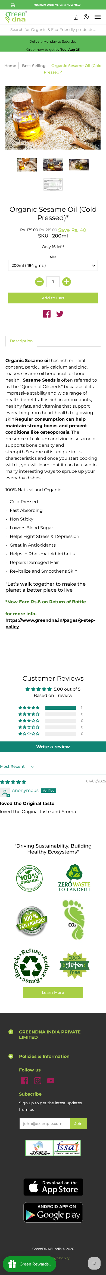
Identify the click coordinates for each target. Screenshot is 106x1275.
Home (10, 65)
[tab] (21, 341)
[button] (76, 16)
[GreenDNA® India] (16, 16)
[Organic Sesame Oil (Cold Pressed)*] (27, 165)
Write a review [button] (53, 746)
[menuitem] (76, 16)
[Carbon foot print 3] (74, 921)
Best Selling (34, 65)
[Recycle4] (31, 965)
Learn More (53, 992)
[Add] (66, 281)
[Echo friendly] (31, 921)
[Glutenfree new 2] (74, 965)
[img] (13, 782)
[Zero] (74, 878)
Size (53, 257)
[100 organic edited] (31, 878)
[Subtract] (39, 281)
